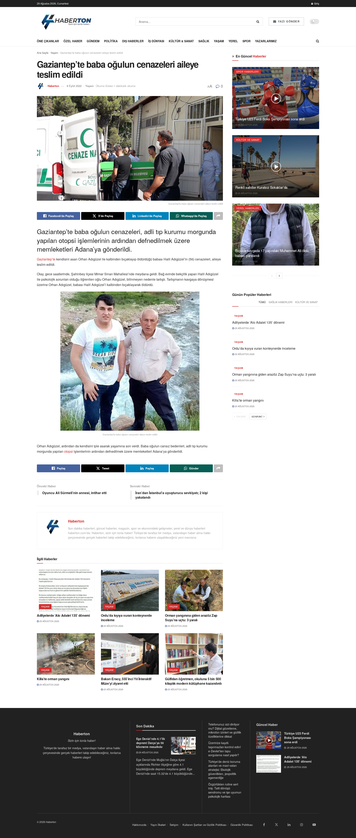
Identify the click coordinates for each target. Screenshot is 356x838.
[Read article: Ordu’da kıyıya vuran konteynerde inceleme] (130, 590)
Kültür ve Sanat (248, 139)
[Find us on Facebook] (264, 825)
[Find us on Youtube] (314, 825)
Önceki (241, 416)
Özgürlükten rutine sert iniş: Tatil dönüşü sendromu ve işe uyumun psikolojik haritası (224, 790)
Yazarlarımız (266, 41)
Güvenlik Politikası (242, 825)
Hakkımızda (139, 825)
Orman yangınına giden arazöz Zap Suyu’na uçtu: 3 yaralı (191, 617)
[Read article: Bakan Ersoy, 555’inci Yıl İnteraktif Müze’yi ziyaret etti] (130, 654)
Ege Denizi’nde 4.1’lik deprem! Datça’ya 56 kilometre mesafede (150, 743)
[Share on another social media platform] (218, 216)
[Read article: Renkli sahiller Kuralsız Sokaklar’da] (275, 166)
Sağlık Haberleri (280, 302)
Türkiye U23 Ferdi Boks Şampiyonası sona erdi (269, 118)
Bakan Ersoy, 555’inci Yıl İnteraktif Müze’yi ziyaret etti (126, 681)
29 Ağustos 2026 (49, 621)
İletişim (174, 825)
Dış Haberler (133, 41)
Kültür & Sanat (181, 41)
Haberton (53, 86)
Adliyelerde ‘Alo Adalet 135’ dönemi (63, 615)
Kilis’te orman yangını (53, 678)
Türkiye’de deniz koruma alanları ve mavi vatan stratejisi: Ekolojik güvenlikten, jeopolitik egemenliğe (224, 769)
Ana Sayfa (42, 52)
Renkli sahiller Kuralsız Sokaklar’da (261, 187)
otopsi (68, 451)
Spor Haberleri (247, 71)
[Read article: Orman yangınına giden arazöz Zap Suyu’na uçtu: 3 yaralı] (194, 590)
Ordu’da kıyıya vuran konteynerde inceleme (126, 617)
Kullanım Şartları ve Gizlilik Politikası (204, 825)
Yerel (233, 41)
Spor (246, 41)
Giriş (316, 3)
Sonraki (257, 416)
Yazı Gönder (288, 21)
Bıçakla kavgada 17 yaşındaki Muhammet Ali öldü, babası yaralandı (272, 253)
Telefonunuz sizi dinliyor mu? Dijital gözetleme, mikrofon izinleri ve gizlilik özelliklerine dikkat (224, 730)
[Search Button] (258, 21)
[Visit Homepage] (66, 21)
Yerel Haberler (247, 208)
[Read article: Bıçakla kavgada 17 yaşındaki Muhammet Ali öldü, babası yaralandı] (275, 235)
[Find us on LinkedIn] (289, 825)
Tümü (262, 302)
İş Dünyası (156, 41)
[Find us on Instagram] (302, 825)
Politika (111, 41)
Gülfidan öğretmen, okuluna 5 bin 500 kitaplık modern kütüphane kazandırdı (193, 681)
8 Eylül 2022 (74, 86)
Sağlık (203, 41)
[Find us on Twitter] (276, 825)
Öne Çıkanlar (48, 41)
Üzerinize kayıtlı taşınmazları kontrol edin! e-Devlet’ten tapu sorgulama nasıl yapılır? (224, 749)
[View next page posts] (279, 276)
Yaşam (219, 41)
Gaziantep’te (46, 259)
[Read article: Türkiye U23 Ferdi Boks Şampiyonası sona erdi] (275, 98)
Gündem (93, 41)
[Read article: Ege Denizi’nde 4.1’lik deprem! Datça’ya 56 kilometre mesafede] (183, 746)
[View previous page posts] (272, 276)
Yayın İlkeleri (158, 825)
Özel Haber (72, 41)
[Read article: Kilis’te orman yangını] (66, 654)
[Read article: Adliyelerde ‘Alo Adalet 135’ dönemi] (66, 590)
